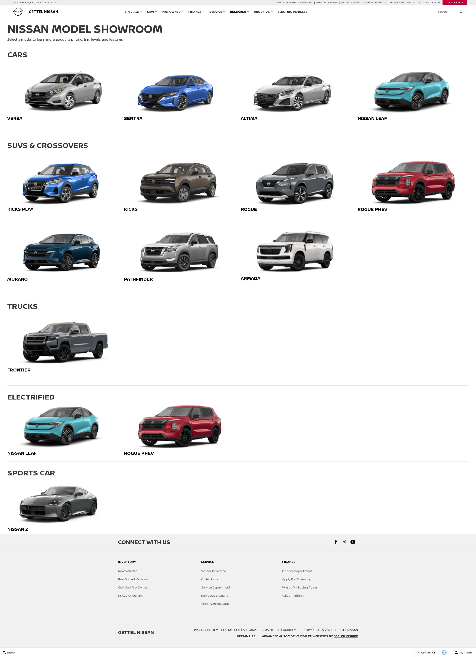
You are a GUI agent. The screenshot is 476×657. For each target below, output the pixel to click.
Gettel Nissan (346, 630)
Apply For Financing (296, 579)
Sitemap (249, 630)
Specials (132, 12)
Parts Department (214, 596)
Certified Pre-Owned (133, 587)
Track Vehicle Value (215, 604)
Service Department (215, 587)
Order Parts (210, 579)
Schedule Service (213, 571)
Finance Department (297, 571)
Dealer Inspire (346, 636)
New (150, 12)
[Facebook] (336, 542)
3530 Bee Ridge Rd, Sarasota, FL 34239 (35, 2)
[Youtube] (353, 542)
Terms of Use (269, 630)
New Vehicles (127, 571)
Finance (195, 12)
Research (238, 12)
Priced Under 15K (130, 596)
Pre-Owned (171, 12)
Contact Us (230, 630)
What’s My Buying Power (300, 587)
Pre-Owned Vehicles (133, 579)
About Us (262, 12)
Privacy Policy (206, 630)
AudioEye (290, 630)
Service (215, 12)
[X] (344, 542)
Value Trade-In (293, 596)
